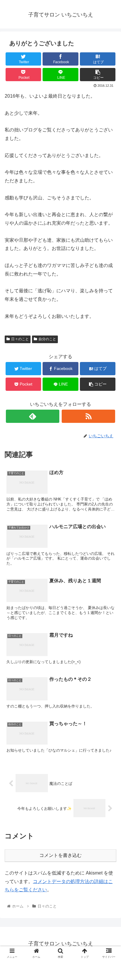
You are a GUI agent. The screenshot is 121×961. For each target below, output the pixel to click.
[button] (109, 658)
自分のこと (47, 339)
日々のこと (20, 339)
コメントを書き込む (60, 855)
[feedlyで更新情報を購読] (32, 416)
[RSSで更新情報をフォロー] (88, 416)
